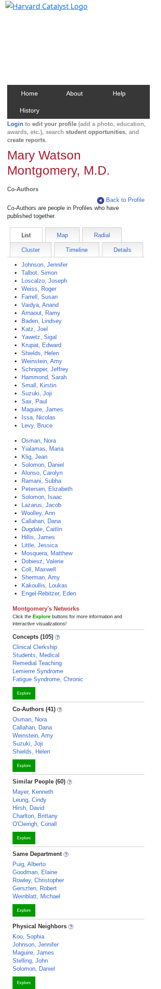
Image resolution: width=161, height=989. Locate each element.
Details (122, 250)
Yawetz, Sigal (39, 337)
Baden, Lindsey (41, 321)
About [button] (74, 93)
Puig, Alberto (29, 864)
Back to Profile (125, 200)
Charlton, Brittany (35, 816)
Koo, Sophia (28, 936)
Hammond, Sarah (44, 377)
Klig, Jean (34, 456)
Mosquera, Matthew (46, 553)
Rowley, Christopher (38, 880)
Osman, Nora (38, 440)
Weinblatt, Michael (36, 896)
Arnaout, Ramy (40, 313)
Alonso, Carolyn (42, 472)
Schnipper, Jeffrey (44, 369)
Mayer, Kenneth (33, 791)
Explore (24, 693)
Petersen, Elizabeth (46, 489)
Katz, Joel (34, 329)
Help (119, 93)
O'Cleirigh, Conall (35, 824)
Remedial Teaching (37, 663)
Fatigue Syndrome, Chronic (48, 679)
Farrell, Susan (39, 296)
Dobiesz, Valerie (42, 561)
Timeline (77, 250)
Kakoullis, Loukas (44, 585)
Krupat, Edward (41, 345)
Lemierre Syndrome (38, 671)
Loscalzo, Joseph (44, 280)
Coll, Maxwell (38, 569)
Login (15, 124)
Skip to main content (37, 11)
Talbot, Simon (39, 272)
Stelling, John (30, 960)
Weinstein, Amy (41, 361)
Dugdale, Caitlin (41, 529)
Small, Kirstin (38, 385)
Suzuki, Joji (36, 393)
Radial (102, 235)
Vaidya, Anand (40, 305)
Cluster (30, 250)
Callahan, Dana (41, 521)
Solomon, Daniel (42, 464)
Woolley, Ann (38, 513)
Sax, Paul (34, 401)
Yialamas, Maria (42, 448)
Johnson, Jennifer (44, 264)
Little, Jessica (39, 545)
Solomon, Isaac (41, 497)
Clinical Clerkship (35, 647)
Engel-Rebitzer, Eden (48, 593)
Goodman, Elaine (35, 872)
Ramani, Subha (41, 481)
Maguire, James (42, 409)
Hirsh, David (28, 808)
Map (62, 235)
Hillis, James (38, 537)
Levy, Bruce (36, 425)
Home (29, 93)
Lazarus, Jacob (41, 505)
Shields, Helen (40, 353)
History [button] (29, 110)
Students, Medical (36, 655)
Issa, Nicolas (38, 417)
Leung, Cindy (30, 799)
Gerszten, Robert (35, 888)
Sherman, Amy (40, 577)
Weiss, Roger (38, 288)
